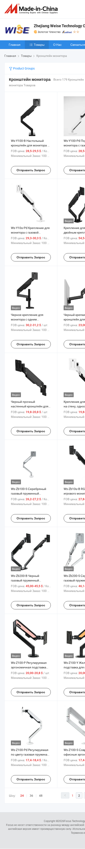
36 (31, 795)
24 (22, 795)
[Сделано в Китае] (31, 8)
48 (40, 795)
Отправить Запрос (31, 170)
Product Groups (23, 68)
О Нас (57, 44)
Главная (14, 44)
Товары (39, 44)
